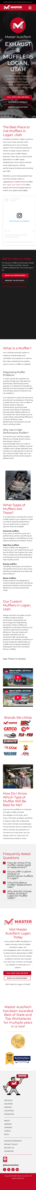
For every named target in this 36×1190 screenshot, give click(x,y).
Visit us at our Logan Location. (14, 287)
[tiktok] (13, 1169)
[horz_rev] (13, 5)
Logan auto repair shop (15, 185)
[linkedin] (17, 1169)
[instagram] (8, 1169)
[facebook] (4, 1169)
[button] (18, 865)
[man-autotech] (15, 1075)
